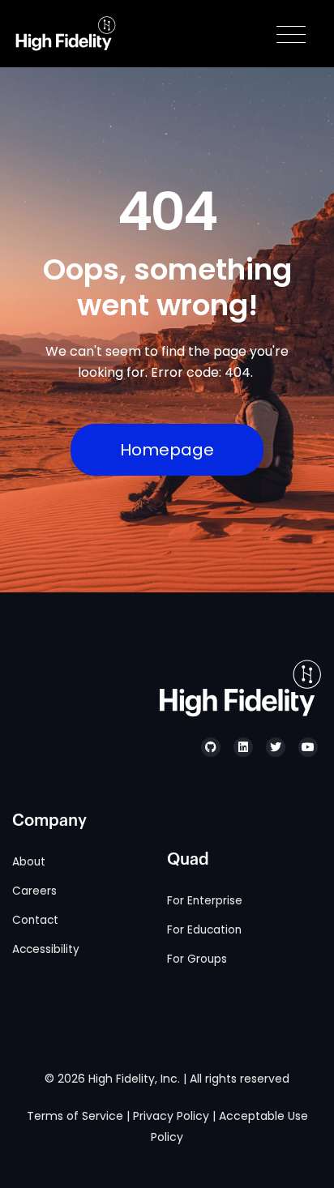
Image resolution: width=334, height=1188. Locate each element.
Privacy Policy (171, 1116)
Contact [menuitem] (35, 920)
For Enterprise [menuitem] (204, 900)
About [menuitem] (28, 862)
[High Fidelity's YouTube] (308, 747)
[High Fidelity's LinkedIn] (243, 747)
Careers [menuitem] (34, 891)
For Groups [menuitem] (197, 959)
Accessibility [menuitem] (45, 949)
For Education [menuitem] (204, 930)
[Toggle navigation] (291, 34)
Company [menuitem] (49, 821)
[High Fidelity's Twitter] (275, 747)
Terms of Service (75, 1116)
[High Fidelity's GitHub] (211, 747)
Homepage (167, 449)
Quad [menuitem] (188, 860)
